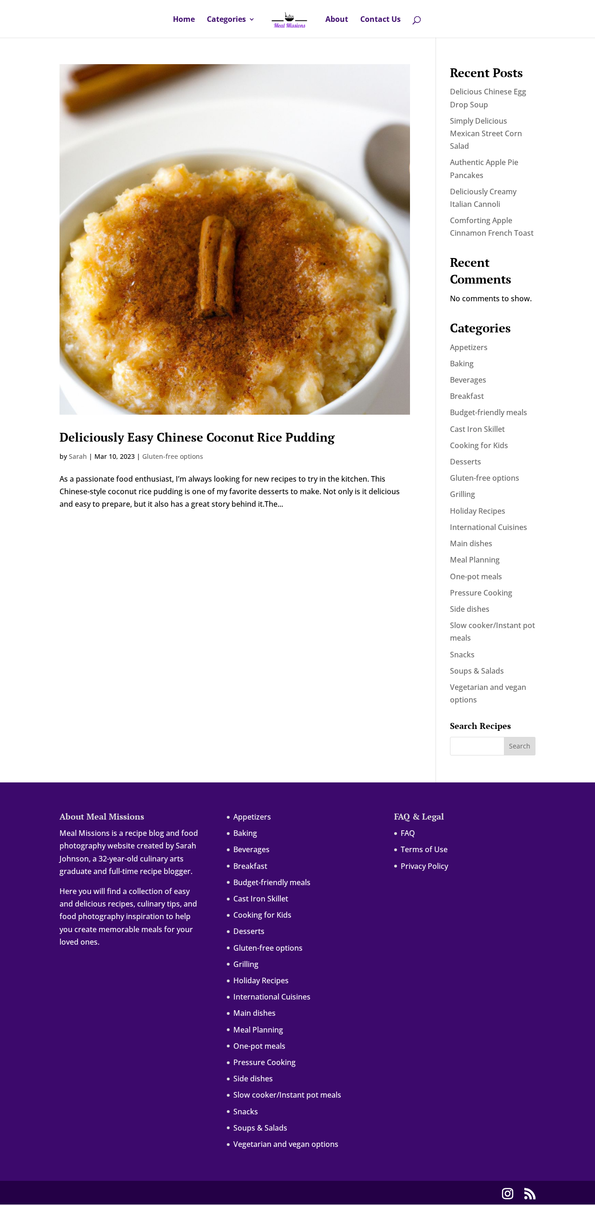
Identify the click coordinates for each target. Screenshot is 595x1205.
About (336, 20)
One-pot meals (476, 576)
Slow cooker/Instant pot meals (287, 1095)
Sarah (78, 456)
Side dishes (469, 609)
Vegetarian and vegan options (285, 1144)
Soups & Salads (477, 671)
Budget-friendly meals (488, 412)
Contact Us (380, 20)
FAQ (408, 833)
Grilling (462, 494)
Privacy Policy (424, 866)
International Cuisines (488, 527)
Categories (226, 20)
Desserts (465, 462)
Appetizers (469, 347)
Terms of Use (424, 849)
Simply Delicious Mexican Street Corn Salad (486, 133)
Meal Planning (475, 560)
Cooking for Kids (479, 445)
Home (184, 20)
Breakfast (467, 396)
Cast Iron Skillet (477, 429)
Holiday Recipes (477, 511)
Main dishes (471, 543)
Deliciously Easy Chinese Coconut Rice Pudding (197, 437)
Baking (462, 363)
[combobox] (299, 0)
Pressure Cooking (481, 593)
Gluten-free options (172, 456)
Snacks (462, 654)
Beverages (468, 380)
